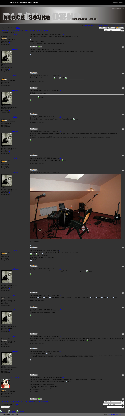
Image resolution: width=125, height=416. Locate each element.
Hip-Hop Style (5, 30)
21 (60, 131)
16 (63, 34)
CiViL (15, 76)
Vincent (15, 34)
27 (60, 310)
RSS (122, 5)
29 (60, 351)
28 (60, 336)
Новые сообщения (89, 25)
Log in (13, 5)
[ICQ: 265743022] (40, 399)
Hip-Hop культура (28, 30)
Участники (99, 25)
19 (60, 90)
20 (60, 117)
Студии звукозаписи (42, 30)
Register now (8, 5)
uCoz (121, 414)
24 (60, 250)
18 (60, 76)
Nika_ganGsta (15, 377)
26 (60, 295)
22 (60, 158)
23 (60, 173)
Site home (4, 5)
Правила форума (109, 25)
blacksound (15, 49)
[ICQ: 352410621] (40, 46)
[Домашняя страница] (35, 46)
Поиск (117, 25)
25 (60, 269)
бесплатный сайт (113, 414)
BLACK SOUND (16, 30)
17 (63, 49)
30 (63, 377)
